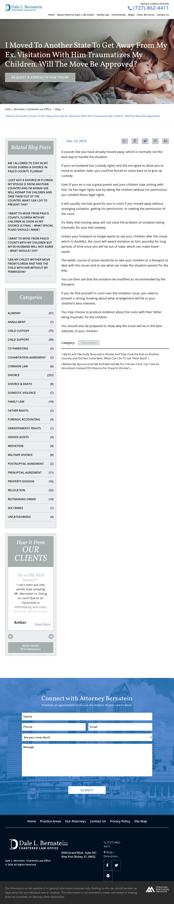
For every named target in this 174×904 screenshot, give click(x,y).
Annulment (31, 322)
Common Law (31, 366)
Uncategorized (31, 517)
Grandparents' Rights (31, 428)
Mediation (31, 446)
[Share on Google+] (124, 141)
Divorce (31, 375)
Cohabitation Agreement (31, 357)
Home (51, 14)
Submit (87, 790)
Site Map (140, 821)
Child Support (31, 340)
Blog (57, 109)
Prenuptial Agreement (31, 472)
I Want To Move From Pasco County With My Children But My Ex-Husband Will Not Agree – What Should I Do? (30, 245)
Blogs (131, 14)
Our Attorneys (75, 821)
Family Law (103, 14)
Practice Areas (50, 821)
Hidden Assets (31, 437)
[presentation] (10, 636)
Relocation (31, 490)
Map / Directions (111, 854)
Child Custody (31, 331)
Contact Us (163, 14)
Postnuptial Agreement (31, 464)
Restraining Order (31, 499)
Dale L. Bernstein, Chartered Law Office (28, 109)
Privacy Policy (120, 821)
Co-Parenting (31, 348)
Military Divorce (31, 455)
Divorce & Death (31, 384)
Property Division (31, 481)
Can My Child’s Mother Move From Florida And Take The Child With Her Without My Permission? (29, 266)
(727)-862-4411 (150, 8)
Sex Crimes (31, 508)
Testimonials (118, 14)
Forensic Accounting (31, 419)
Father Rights (31, 410)
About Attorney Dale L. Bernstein (75, 14)
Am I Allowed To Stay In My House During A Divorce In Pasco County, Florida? (28, 167)
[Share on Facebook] (135, 141)
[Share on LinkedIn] (165, 141)
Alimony (31, 313)
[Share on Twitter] (145, 141)
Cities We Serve (145, 14)
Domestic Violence (31, 393)
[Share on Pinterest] (155, 141)
